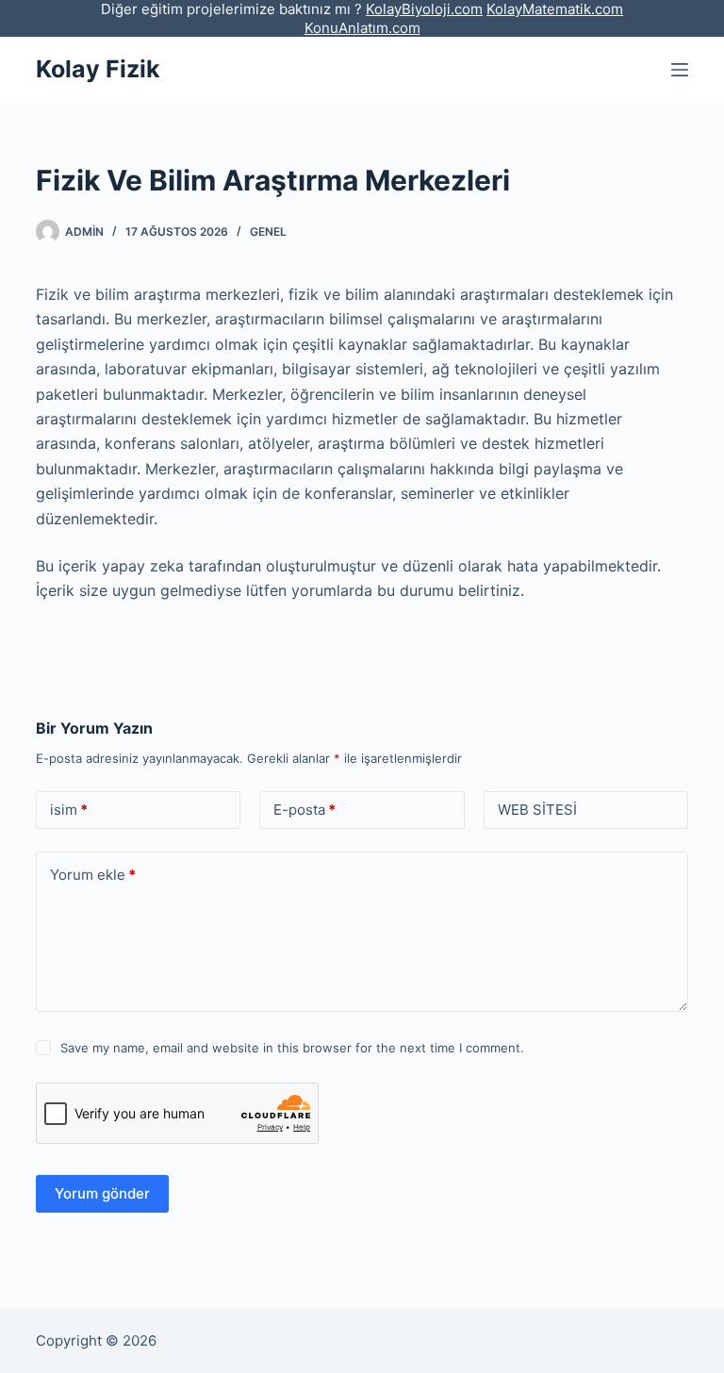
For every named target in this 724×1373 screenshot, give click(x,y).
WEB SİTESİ (537, 810)
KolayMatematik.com (554, 9)
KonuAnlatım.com (362, 28)
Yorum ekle (93, 875)
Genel (268, 231)
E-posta (304, 810)
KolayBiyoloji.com (424, 9)
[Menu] (679, 69)
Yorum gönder (102, 1193)
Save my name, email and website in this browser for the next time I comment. (292, 1047)
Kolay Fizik (98, 69)
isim (69, 810)
